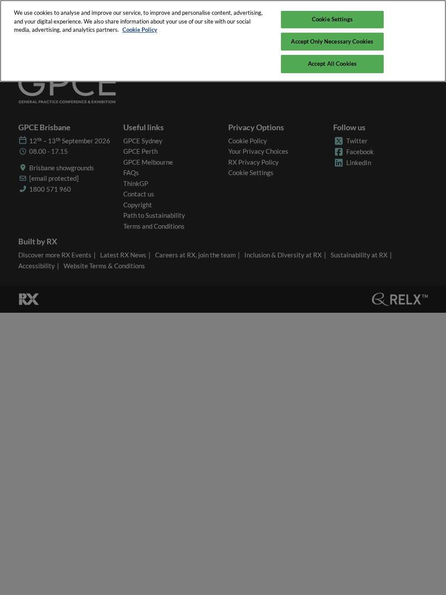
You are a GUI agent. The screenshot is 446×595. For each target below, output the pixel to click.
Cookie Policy (139, 29)
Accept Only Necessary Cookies (332, 41)
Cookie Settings (332, 19)
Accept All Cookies (332, 63)
